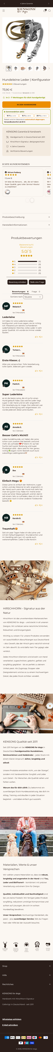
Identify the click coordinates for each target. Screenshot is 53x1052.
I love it (8, 178)
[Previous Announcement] (4, 3)
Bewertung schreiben (17, 282)
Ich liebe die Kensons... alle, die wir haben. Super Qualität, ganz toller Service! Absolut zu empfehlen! (22, 184)
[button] (26, 261)
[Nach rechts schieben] (48, 68)
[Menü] (3, 10)
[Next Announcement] (48, 3)
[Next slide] (32, 200)
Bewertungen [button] (18, 291)
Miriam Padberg (14, 172)
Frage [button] (34, 291)
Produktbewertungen (26, 238)
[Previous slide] (27, 200)
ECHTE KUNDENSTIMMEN (16, 164)
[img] (22, 303)
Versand (26, 93)
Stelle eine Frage (37, 282)
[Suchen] (49, 10)
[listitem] (26, 4)
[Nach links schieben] (4, 68)
